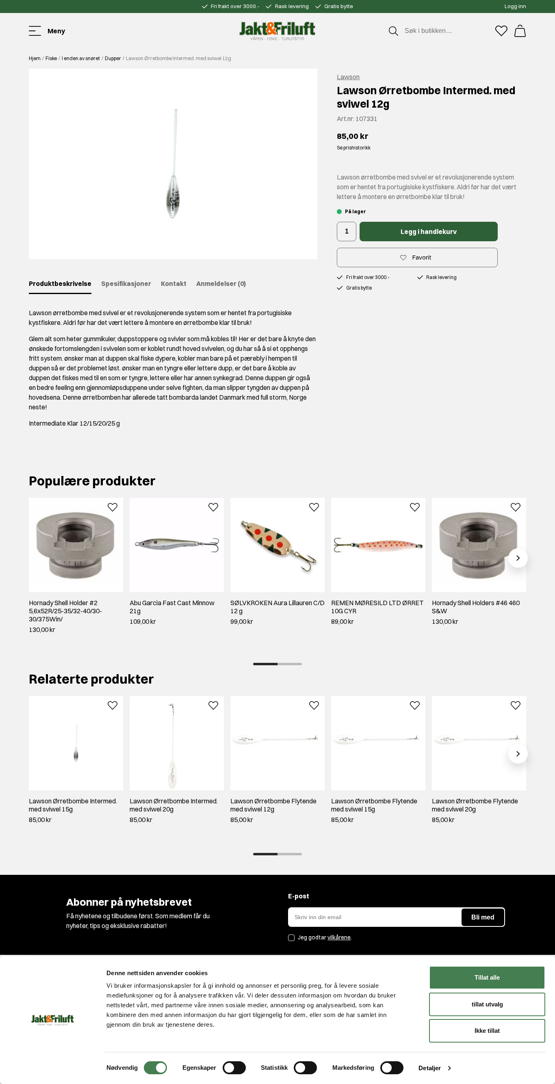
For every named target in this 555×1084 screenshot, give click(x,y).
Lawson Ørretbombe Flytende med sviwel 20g (475, 805)
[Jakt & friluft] (277, 31)
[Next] (518, 558)
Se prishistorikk (354, 148)
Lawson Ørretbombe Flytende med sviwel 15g (374, 805)
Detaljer (429, 1068)
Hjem (35, 58)
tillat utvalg (487, 1004)
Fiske (51, 58)
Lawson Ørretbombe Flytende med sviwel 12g (273, 805)
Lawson (348, 77)
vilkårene (339, 937)
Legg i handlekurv (429, 231)
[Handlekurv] (520, 31)
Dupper (113, 58)
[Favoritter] (501, 31)
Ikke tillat (487, 1030)
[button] (173, 164)
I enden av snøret (81, 58)
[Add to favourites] (112, 506)
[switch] (234, 1067)
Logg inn (515, 6)
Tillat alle (487, 977)
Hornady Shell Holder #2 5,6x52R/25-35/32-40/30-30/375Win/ (65, 611)
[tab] (265, 664)
